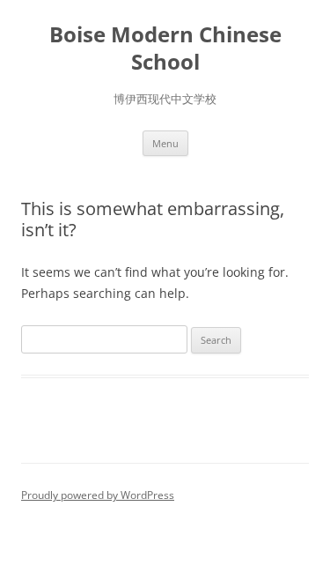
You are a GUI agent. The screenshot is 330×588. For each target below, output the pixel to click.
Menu (165, 143)
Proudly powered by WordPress (97, 495)
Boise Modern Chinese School (165, 48)
